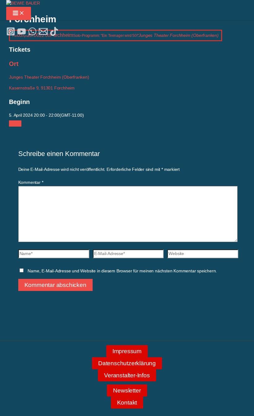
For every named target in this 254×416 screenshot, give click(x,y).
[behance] (54, 34)
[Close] (15, 123)
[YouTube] (21, 34)
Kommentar (30, 182)
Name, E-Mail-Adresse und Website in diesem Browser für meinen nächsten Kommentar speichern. (122, 271)
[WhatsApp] (32, 34)
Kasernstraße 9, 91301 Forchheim (42, 88)
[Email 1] (43, 34)
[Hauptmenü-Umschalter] (18, 13)
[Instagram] (10, 34)
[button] (127, 351)
